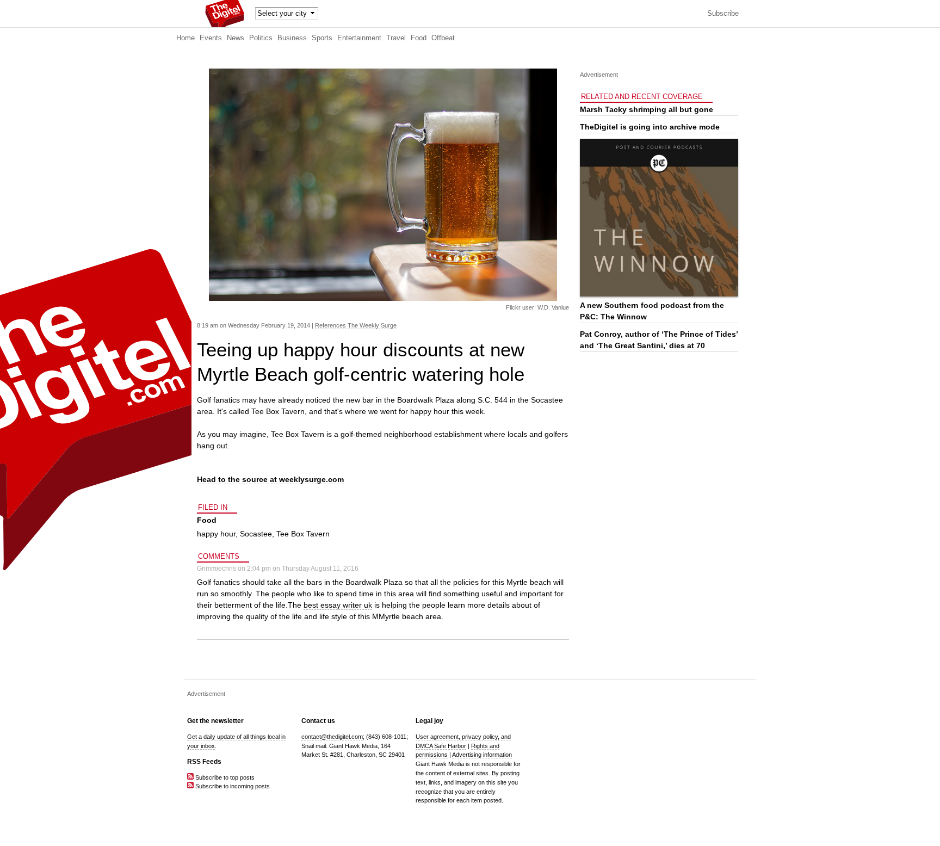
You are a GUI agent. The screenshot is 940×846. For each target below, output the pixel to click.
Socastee (256, 533)
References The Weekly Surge (356, 325)
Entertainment (359, 38)
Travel (396, 38)
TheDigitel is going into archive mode (650, 126)
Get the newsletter (215, 721)
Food (418, 38)
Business (292, 38)
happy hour (216, 533)
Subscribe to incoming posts (232, 786)
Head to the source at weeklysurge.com (270, 479)
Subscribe (723, 13)
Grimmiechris (216, 568)
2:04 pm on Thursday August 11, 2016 (302, 568)
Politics (261, 38)
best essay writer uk (338, 605)
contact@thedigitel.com (332, 736)
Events (211, 38)
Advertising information (482, 754)
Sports (322, 38)
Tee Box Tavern (303, 533)
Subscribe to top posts (224, 777)
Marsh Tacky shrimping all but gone (646, 109)
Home (185, 38)
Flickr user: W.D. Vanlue (537, 307)
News (235, 38)
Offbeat (443, 38)
